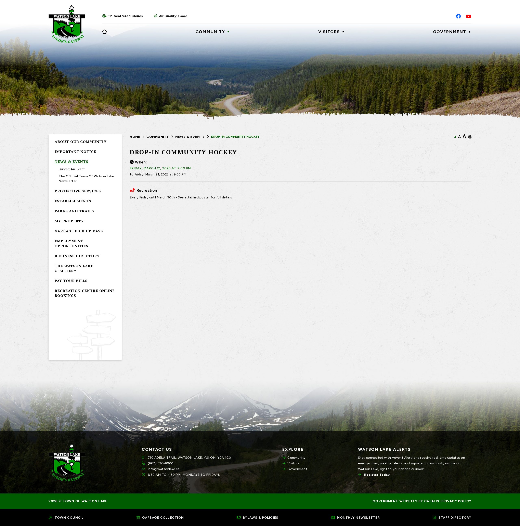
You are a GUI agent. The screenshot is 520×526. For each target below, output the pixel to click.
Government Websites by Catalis (406, 501)
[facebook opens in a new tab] (458, 16)
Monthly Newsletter (358, 517)
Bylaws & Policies (260, 517)
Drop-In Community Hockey (235, 137)
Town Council (69, 517)
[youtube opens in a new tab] (468, 16)
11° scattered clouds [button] (125, 16)
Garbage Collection (163, 517)
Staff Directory (455, 517)
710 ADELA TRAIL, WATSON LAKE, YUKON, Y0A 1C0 (189, 458)
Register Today (377, 475)
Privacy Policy (456, 501)
